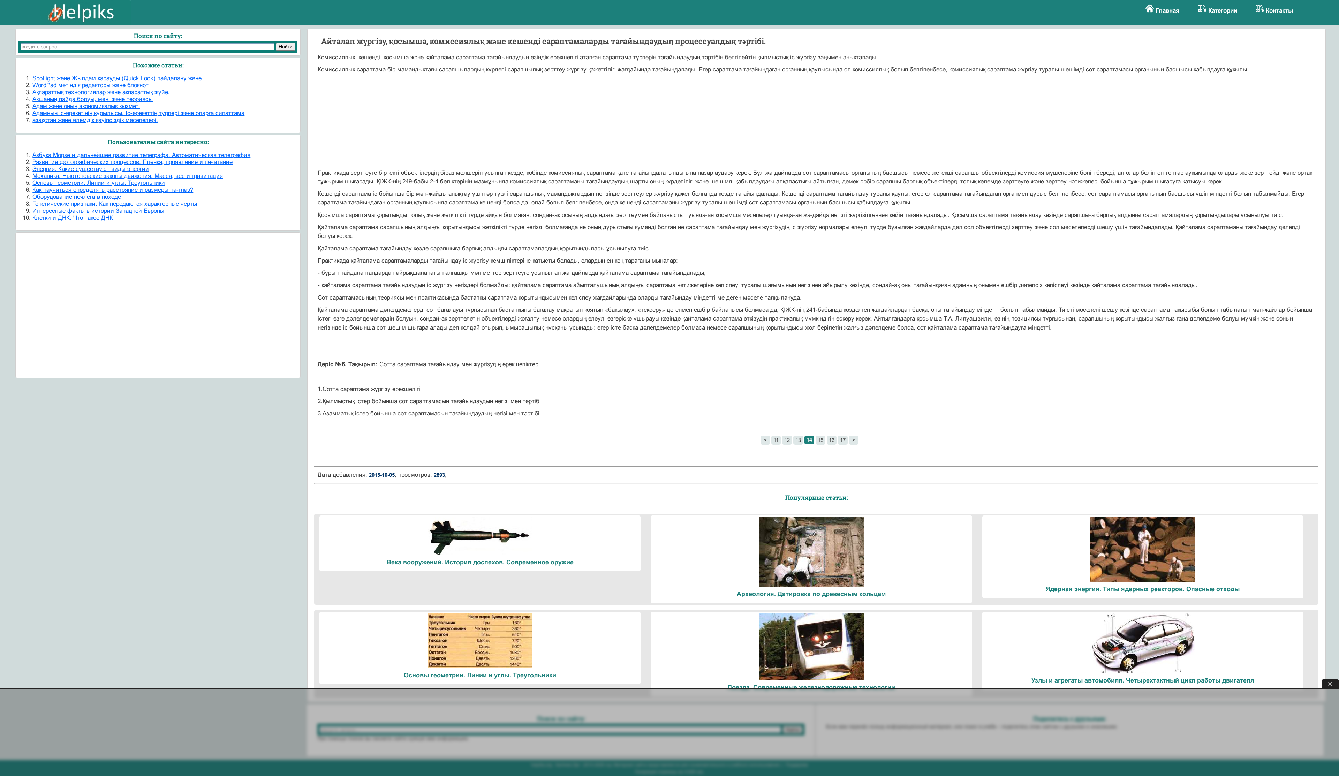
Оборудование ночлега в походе (76, 197)
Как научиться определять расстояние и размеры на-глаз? (112, 190)
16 (831, 440)
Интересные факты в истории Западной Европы (98, 211)
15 (820, 440)
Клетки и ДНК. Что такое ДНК (72, 217)
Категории (1222, 10)
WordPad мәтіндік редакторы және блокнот (90, 85)
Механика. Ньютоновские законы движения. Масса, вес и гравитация (127, 176)
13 (798, 440)
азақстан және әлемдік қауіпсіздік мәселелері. (95, 120)
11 (776, 440)
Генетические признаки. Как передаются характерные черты (114, 204)
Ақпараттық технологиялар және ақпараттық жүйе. (101, 92)
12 (787, 440)
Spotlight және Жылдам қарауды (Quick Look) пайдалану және (117, 78)
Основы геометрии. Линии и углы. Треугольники (98, 183)
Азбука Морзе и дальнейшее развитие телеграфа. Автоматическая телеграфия (141, 155)
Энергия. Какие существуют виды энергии (90, 169)
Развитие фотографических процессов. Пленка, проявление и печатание (132, 162)
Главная (1167, 10)
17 (843, 440)
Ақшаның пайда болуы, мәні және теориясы (92, 99)
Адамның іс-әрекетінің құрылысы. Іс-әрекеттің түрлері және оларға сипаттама (138, 113)
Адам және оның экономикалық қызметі (86, 106)
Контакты (1279, 10)
